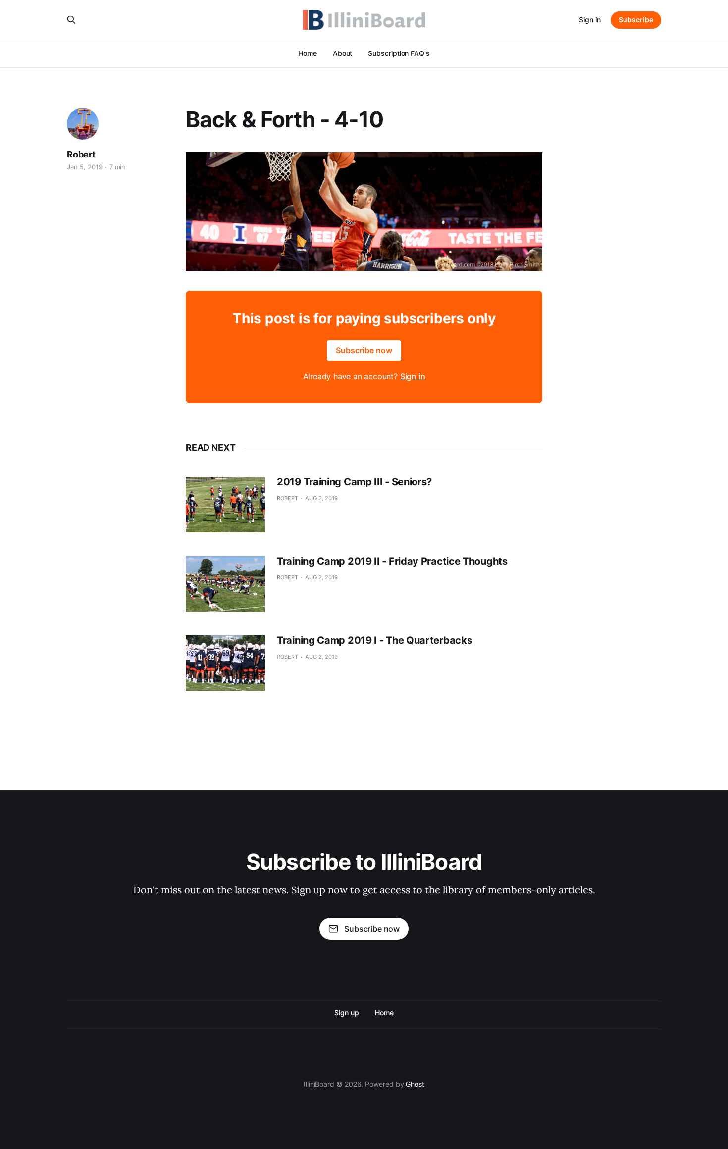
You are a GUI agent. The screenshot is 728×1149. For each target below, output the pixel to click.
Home (307, 53)
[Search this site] (71, 19)
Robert (81, 154)
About (343, 53)
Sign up (346, 1012)
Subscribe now (364, 350)
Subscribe (636, 19)
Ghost (415, 1084)
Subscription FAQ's (399, 53)
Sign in (590, 19)
